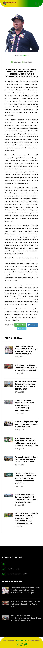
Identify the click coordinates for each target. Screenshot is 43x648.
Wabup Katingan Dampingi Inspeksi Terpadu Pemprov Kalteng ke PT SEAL (26, 424)
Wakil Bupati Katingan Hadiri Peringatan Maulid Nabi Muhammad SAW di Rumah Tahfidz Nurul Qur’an (26, 442)
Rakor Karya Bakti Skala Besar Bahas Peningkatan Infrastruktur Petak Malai (26, 367)
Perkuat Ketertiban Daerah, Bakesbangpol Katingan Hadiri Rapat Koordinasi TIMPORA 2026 (26, 385)
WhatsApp (21, 325)
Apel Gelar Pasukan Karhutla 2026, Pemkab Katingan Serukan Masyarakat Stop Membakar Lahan (24, 405)
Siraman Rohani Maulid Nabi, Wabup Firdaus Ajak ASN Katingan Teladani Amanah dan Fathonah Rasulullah (25, 478)
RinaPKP (26, 55)
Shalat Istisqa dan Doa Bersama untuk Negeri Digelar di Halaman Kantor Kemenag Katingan (26, 498)
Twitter (22, 328)
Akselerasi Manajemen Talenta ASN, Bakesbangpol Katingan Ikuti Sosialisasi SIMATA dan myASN (26, 350)
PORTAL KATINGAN (21, 640)
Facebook (32, 325)
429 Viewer (28, 62)
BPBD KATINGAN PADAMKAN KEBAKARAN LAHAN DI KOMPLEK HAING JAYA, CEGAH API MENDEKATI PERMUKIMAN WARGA (26, 518)
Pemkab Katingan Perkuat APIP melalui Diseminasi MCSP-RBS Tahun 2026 (26, 459)
